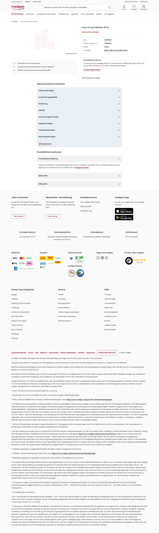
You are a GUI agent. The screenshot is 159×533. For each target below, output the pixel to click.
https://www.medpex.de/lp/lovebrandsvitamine (96, 434)
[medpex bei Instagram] (102, 257)
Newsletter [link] (62, 299)
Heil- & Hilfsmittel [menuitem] (87, 14)
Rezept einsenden (82, 167)
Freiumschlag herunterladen (68, 312)
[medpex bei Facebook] (98, 257)
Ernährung (15, 308)
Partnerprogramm (64, 321)
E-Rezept (107, 294)
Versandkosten (110, 303)
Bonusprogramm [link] (16, 2)
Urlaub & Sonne (17, 325)
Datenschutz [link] (54, 353)
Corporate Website (18, 353)
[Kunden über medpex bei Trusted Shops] (136, 261)
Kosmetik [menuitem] (74, 14)
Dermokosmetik (17, 316)
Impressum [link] (90, 353)
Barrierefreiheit (110, 329)
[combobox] (77, 7)
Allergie (14, 294)
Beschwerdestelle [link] (111, 312)
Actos (106, 47)
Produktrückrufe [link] (110, 316)
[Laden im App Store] (130, 211)
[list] (44, 39)
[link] (71, 273)
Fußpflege (15, 334)
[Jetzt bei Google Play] (130, 217)
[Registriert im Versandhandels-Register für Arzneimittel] (79, 259)
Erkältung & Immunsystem (21, 303)
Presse (31, 353)
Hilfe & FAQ (108, 308)
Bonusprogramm (64, 303)
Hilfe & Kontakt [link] (85, 206)
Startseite (14, 21)
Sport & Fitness (16, 329)
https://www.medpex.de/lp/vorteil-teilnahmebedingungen (89, 399)
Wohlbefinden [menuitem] (63, 14)
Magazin (27, 1)
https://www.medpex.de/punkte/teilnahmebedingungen (74, 453)
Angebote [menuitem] (110, 14)
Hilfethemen (144, 1)
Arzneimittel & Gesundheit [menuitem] (46, 14)
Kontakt (61, 294)
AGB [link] (37, 353)
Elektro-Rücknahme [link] (68, 353)
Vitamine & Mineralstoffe (20, 312)
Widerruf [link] (43, 353)
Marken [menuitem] (99, 14)
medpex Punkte (110, 325)
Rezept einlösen (64, 308)
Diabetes (14, 299)
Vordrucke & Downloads (67, 316)
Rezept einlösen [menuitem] (17, 14)
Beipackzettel (46, 144)
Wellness (14, 338)
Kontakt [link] (107, 321)
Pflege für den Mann (18, 321)
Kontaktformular (86, 211)
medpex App (37, 1)
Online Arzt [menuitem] (30, 14)
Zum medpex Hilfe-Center (90, 202)
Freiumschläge (110, 299)
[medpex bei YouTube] (106, 257)
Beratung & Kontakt (131, 1)
